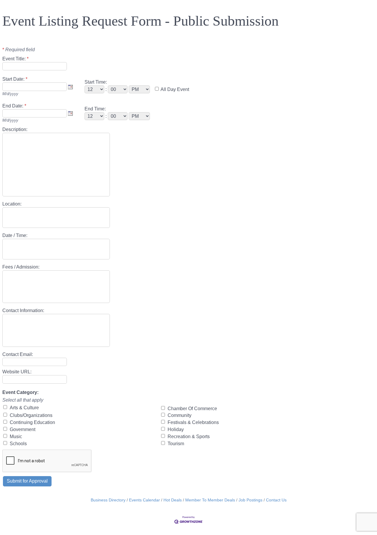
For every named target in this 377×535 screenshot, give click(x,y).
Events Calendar (144, 500)
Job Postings (250, 500)
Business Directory (108, 500)
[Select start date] (70, 87)
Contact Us (276, 500)
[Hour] (95, 89)
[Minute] (118, 89)
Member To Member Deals (210, 500)
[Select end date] (70, 113)
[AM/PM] (140, 89)
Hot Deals (172, 500)
